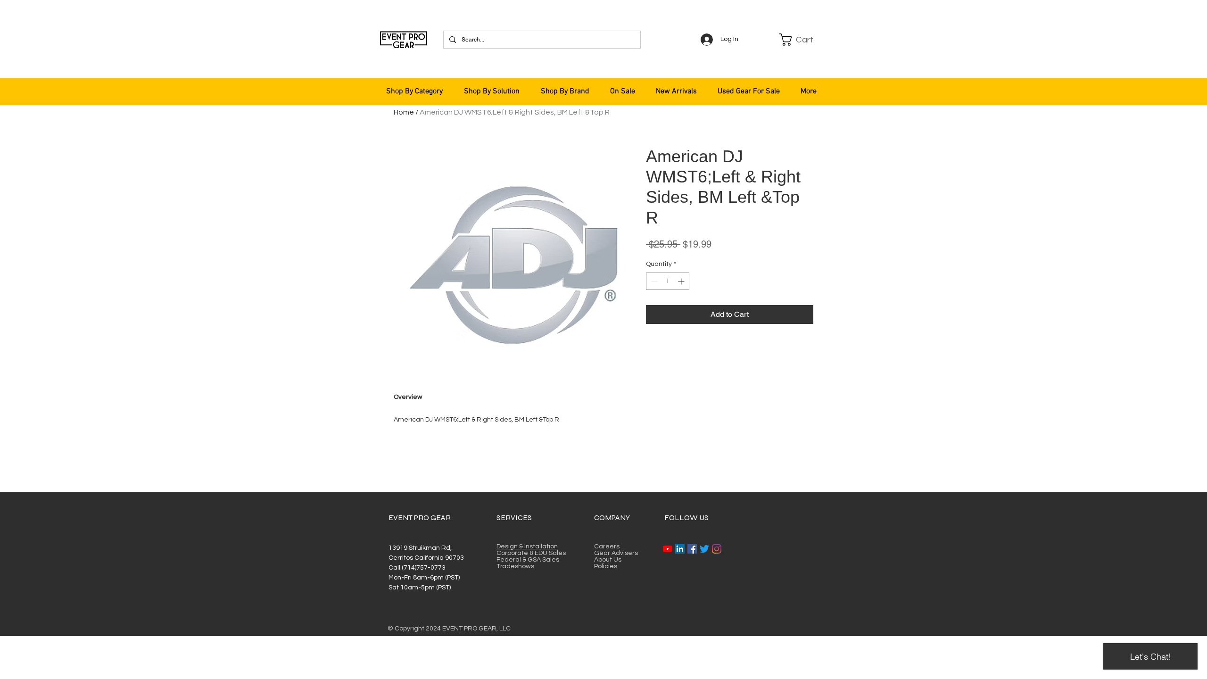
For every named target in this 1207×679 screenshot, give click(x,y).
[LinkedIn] (680, 549)
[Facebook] (692, 549)
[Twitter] (704, 549)
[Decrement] (653, 281)
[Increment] (682, 281)
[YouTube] (667, 549)
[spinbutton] (667, 281)
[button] (802, 39)
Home (404, 112)
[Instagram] (716, 549)
